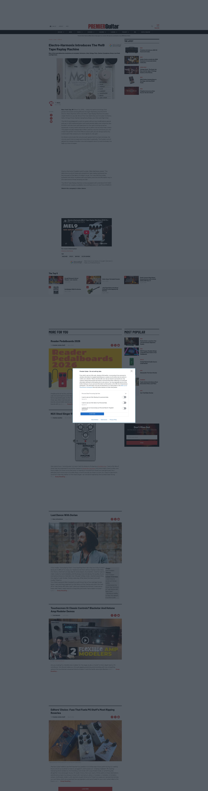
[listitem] (104, 393)
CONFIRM (92, 413)
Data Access (104, 419)
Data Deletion (94, 419)
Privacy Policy (113, 419)
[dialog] (104, 395)
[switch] (124, 397)
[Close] (132, 371)
